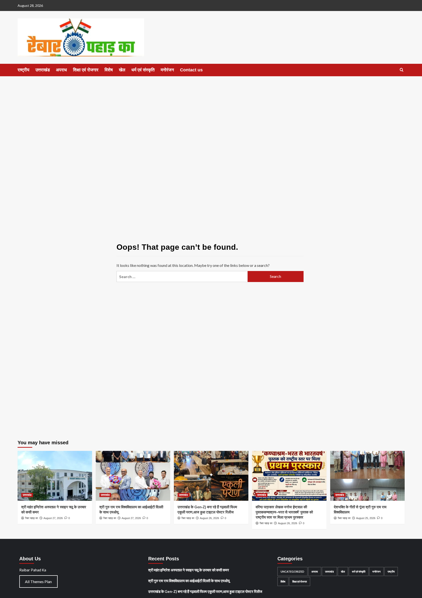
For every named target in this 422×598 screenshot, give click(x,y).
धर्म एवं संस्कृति (143, 69)
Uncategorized (292, 571)
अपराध (61, 69)
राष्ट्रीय (23, 69)
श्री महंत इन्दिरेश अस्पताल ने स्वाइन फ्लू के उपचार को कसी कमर (188, 570)
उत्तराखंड (42, 69)
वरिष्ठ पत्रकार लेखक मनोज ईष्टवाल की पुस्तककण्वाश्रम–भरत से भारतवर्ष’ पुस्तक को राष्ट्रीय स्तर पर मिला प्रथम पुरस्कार (284, 512)
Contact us (191, 69)
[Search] (402, 70)
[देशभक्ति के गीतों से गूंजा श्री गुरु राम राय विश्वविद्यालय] (367, 475)
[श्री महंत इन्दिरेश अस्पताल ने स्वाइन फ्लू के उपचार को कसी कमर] (55, 475)
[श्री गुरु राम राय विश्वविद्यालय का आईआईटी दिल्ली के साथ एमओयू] (133, 475)
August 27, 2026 (53, 518)
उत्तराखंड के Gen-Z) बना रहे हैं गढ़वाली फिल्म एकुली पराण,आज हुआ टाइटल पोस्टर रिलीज (205, 591)
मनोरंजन (167, 69)
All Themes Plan (38, 581)
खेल (122, 69)
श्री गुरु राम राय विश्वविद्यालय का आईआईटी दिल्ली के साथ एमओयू (189, 580)
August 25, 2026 (365, 518)
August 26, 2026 (209, 518)
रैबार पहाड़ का (31, 518)
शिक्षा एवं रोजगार (85, 69)
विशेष (109, 69)
